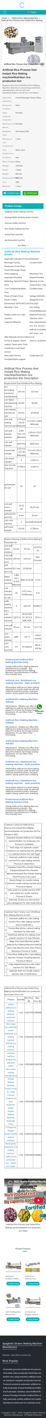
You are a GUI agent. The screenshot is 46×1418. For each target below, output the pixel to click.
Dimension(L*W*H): (9, 178)
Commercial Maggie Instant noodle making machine (11, 1133)
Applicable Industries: (7, 99)
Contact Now (13, 1284)
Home (4, 18)
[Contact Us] (39, 709)
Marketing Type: (6, 133)
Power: (5, 170)
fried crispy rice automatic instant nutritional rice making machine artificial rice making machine (11, 1037)
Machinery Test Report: (8, 125)
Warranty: (6, 186)
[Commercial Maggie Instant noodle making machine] (32, 1300)
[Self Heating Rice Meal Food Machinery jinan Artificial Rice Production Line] (13, 1300)
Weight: (5, 174)
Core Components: (8, 151)
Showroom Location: (6, 107)
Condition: (6, 158)
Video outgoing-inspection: (7, 116)
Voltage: (5, 166)
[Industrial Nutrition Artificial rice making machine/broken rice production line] (13, 1265)
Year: (4, 182)
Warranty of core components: (8, 142)
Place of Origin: (8, 162)
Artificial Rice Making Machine (25, 18)
